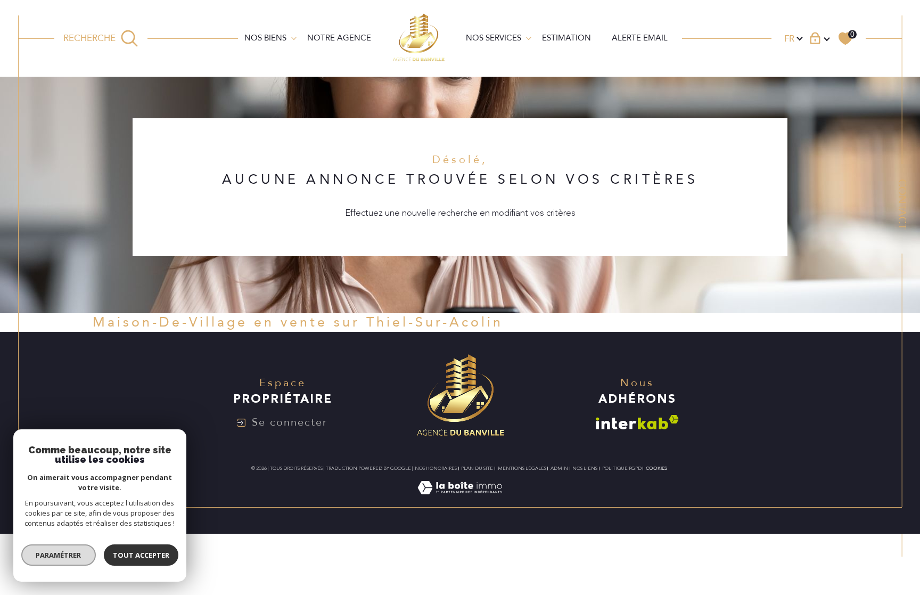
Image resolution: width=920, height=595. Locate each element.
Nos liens (584, 468)
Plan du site (477, 468)
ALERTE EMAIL (640, 37)
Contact (902, 204)
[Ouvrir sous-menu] (294, 38)
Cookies (656, 468)
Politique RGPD (622, 468)
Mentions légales (522, 468)
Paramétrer (58, 555)
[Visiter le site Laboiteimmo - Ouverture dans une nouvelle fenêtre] (460, 501)
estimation (566, 37)
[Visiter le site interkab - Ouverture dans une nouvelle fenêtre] (637, 422)
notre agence (339, 37)
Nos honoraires (436, 468)
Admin (559, 468)
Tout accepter (141, 555)
